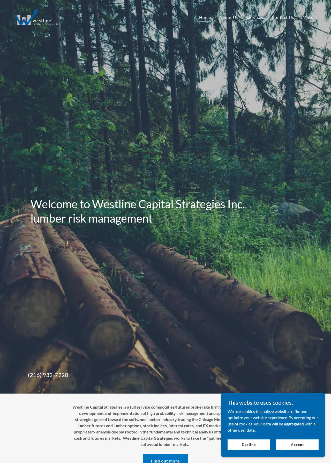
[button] (311, 17)
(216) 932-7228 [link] (48, 374)
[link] (37, 15)
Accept (297, 444)
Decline (248, 444)
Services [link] (255, 17)
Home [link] (205, 17)
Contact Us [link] (283, 17)
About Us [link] (228, 17)
